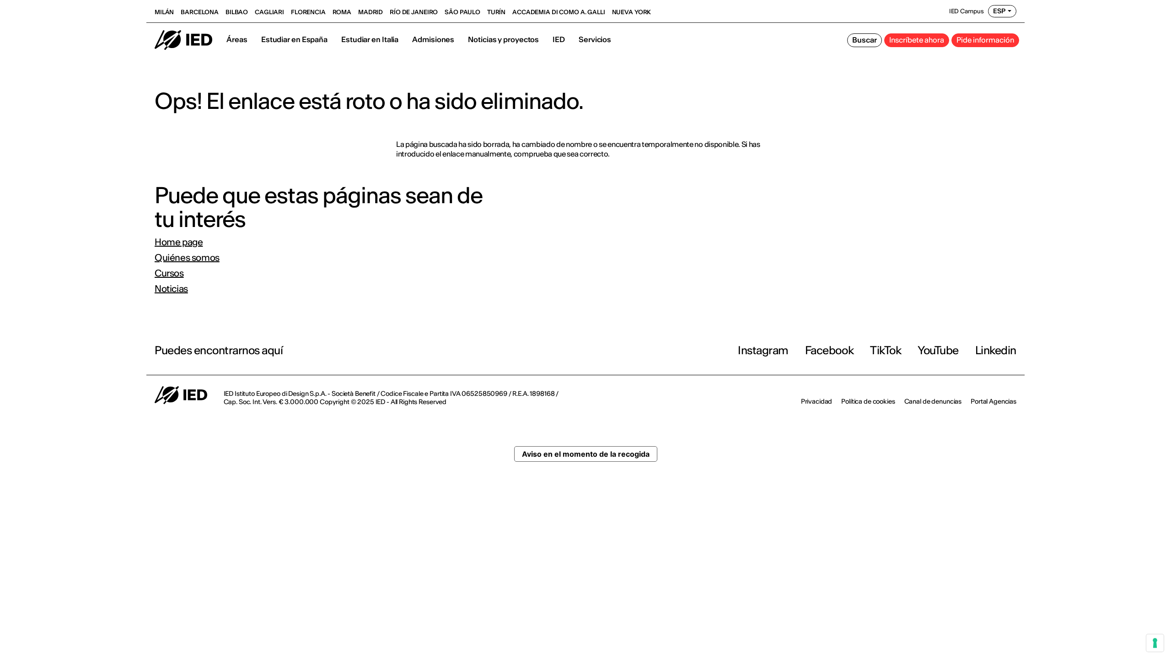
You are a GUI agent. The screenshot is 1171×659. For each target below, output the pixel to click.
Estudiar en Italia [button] (369, 39)
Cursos (169, 273)
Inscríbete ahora (916, 39)
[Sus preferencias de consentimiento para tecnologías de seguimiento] (1155, 643)
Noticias (171, 289)
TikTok (885, 350)
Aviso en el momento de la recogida (586, 454)
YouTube (938, 350)
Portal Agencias (993, 401)
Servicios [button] (595, 39)
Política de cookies (868, 401)
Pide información (985, 39)
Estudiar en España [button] (294, 39)
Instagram (763, 350)
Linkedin (995, 350)
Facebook (829, 350)
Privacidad (817, 401)
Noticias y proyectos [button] (503, 39)
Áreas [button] (236, 39)
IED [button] (559, 39)
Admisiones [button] (433, 39)
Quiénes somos (187, 258)
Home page (179, 242)
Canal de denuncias (933, 401)
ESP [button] (999, 11)
